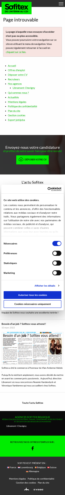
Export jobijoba (16, 119)
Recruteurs (14, 79)
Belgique (41, 467)
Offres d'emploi (16, 70)
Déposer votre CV (17, 74)
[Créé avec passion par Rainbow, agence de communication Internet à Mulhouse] (32, 488)
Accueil (12, 65)
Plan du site (14, 110)
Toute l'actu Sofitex (32, 403)
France (12, 467)
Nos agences (15, 83)
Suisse (53, 467)
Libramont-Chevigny (24, 87)
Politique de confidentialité (22, 106)
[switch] (56, 253)
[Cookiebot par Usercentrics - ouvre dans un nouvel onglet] (47, 189)
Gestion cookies (16, 115)
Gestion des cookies (26, 482)
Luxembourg (26, 467)
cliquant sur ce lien (16, 51)
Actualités (13, 97)
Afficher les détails (45, 285)
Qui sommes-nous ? (18, 92)
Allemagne (33, 471)
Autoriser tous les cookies (32, 295)
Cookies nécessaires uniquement (32, 304)
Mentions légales (17, 101)
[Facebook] (33, 448)
